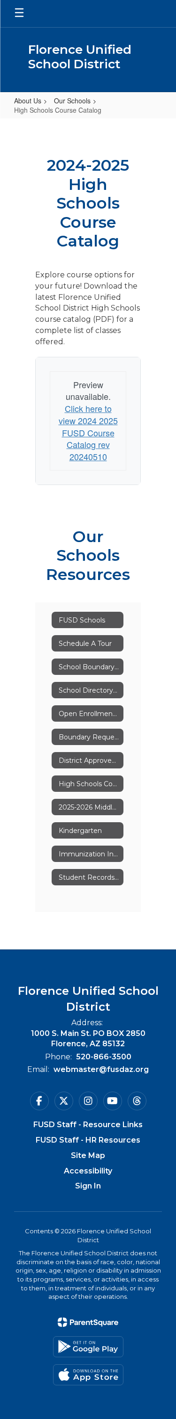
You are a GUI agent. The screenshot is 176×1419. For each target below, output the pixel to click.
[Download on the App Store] (88, 1374)
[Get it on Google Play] (88, 1346)
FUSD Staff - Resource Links (88, 1124)
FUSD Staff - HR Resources (88, 1140)
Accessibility (88, 1170)
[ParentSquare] (88, 1322)
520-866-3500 (103, 1056)
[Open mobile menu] (19, 13)
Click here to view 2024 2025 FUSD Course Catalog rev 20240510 (88, 432)
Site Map (88, 1155)
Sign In (88, 1185)
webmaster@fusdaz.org (101, 1069)
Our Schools (72, 100)
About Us (27, 100)
